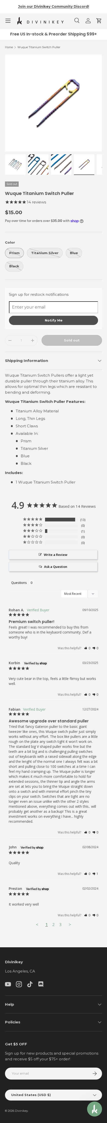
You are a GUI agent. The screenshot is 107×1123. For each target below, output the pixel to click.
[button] (99, 20)
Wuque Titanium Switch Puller (38, 47)
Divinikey (21, 1111)
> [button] (70, 924)
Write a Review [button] (55, 554)
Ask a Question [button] (55, 566)
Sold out (72, 340)
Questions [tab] (19, 582)
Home (9, 47)
